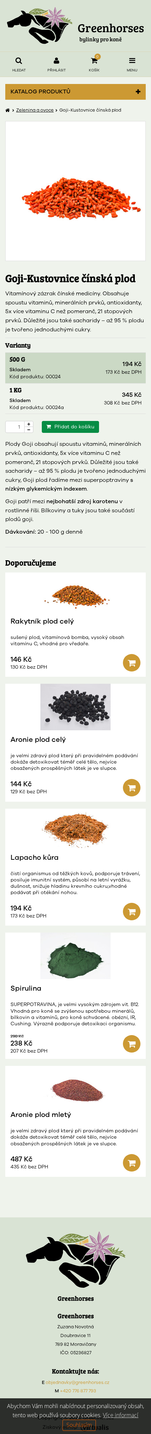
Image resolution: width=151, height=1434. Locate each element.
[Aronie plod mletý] (75, 1085)
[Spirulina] (75, 956)
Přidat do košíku (74, 426)
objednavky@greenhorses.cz (78, 1382)
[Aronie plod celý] (75, 707)
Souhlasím (79, 1425)
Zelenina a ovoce (35, 110)
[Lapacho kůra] (75, 828)
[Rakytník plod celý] (75, 592)
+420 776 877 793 (78, 1391)
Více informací (120, 1415)
